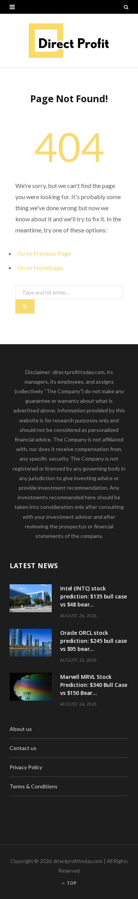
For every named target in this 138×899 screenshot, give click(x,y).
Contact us (23, 748)
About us (21, 729)
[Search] (126, 6)
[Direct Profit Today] (69, 40)
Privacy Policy (26, 767)
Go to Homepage (40, 267)
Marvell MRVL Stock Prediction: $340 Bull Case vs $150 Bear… (93, 684)
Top (71, 883)
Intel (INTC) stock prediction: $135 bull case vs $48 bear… (93, 596)
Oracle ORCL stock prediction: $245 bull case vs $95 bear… (93, 640)
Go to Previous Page (44, 253)
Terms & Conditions (34, 786)
